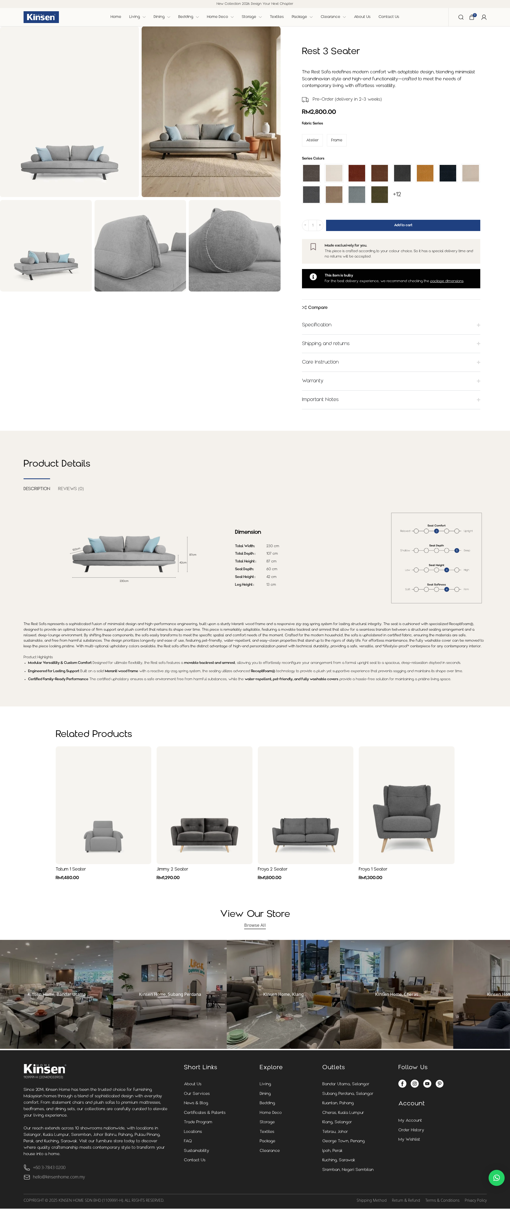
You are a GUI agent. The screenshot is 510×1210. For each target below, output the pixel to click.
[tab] (37, 486)
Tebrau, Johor (335, 1132)
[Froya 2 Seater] (306, 805)
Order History (411, 1130)
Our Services (197, 1094)
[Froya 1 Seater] (407, 805)
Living (265, 1084)
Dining (265, 1094)
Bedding (267, 1103)
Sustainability (196, 1151)
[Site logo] (41, 17)
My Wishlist (409, 1140)
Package (267, 1141)
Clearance (270, 1151)
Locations (193, 1132)
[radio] (312, 140)
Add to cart (403, 225)
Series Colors (313, 158)
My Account (410, 1121)
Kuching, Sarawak (338, 1160)
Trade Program (198, 1122)
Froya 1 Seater (373, 869)
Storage (267, 1122)
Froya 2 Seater (273, 869)
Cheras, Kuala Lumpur (343, 1113)
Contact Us (194, 1160)
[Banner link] (56, 994)
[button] (497, 1178)
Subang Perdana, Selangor (347, 1094)
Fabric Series (312, 123)
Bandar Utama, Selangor (345, 1084)
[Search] (461, 17)
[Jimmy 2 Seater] (204, 805)
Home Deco (271, 1113)
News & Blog (196, 1103)
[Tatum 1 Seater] (104, 805)
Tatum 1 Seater (71, 869)
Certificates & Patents (204, 1113)
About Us (192, 1084)
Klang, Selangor (337, 1122)
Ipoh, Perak (332, 1151)
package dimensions (446, 281)
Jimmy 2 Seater (172, 869)
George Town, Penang (343, 1141)
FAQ (188, 1141)
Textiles (267, 1132)
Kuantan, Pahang (338, 1103)
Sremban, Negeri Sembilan (347, 1170)
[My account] (484, 17)
